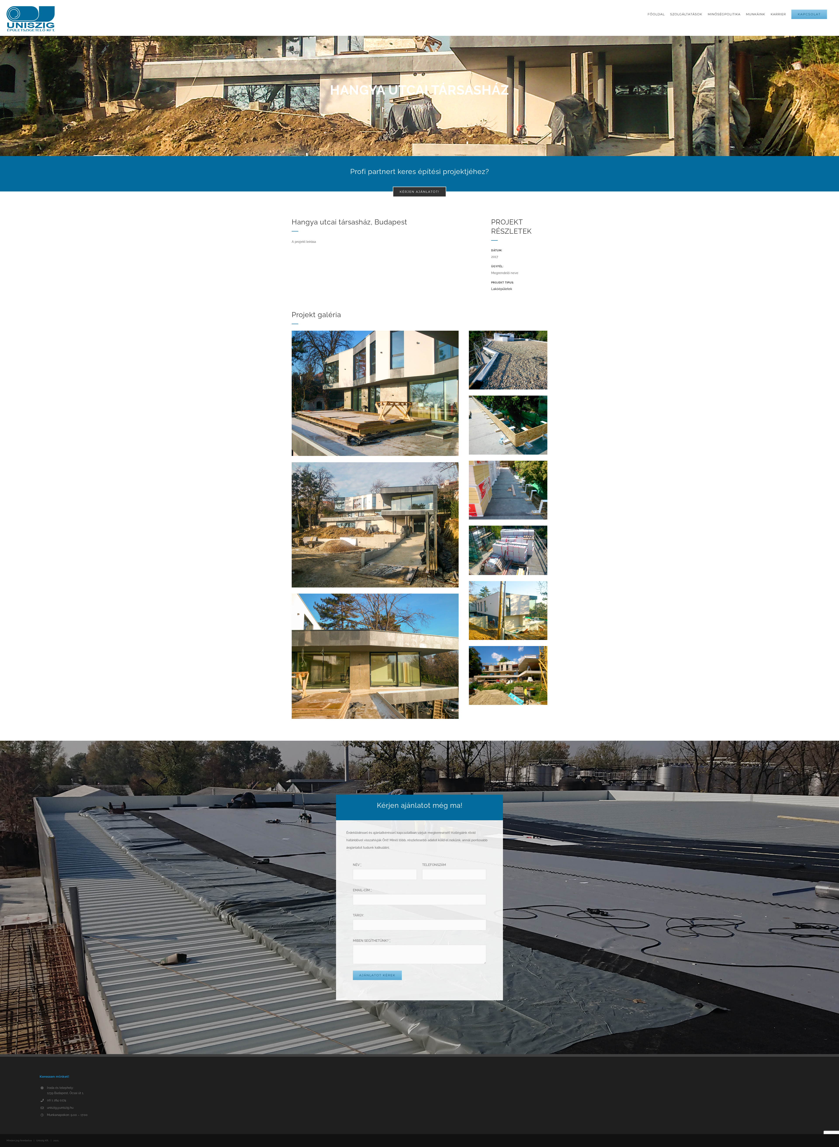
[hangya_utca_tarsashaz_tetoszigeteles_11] (508, 527)
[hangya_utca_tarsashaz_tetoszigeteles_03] (375, 595)
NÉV (357, 865)
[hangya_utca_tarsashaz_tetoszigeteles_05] (508, 583)
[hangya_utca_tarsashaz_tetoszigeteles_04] (508, 648)
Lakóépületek (501, 289)
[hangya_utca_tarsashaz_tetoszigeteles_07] (508, 397)
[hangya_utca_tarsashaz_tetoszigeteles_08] (508, 332)
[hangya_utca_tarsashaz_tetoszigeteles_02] (375, 464)
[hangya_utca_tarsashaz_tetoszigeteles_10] (508, 462)
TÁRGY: (358, 915)
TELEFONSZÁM (434, 865)
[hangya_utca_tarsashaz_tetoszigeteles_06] (375, 332)
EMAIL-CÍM (362, 890)
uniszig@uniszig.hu (60, 1107)
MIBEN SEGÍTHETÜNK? (371, 941)
